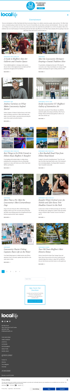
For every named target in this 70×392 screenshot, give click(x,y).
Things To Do (16, 56)
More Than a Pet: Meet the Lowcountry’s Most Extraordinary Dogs (17, 202)
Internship (4, 366)
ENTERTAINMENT (6, 346)
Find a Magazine (5, 364)
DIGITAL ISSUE (5, 351)
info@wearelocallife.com (7, 331)
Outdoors (47, 247)
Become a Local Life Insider (8, 375)
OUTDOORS (4, 344)
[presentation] (18, 43)
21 (15, 271)
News (12, 56)
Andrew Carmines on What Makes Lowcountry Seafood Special (15, 106)
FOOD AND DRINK (6, 337)
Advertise (4, 362)
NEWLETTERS (5, 349)
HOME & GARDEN (6, 339)
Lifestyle (47, 101)
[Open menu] (67, 15)
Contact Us (4, 359)
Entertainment (7, 56)
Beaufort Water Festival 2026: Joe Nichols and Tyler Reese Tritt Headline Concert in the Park (52, 202)
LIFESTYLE (4, 342)
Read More (7, 71)
